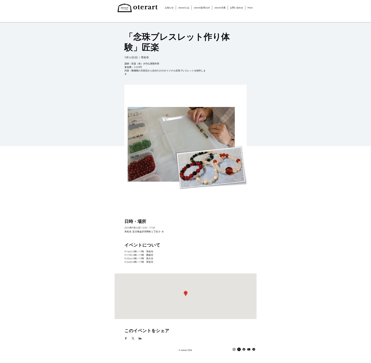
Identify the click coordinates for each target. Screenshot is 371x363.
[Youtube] (249, 349)
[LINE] (253, 349)
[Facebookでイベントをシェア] (125, 338)
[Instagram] (234, 349)
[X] (239, 349)
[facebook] (244, 349)
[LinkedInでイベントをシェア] (140, 338)
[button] (183, 8)
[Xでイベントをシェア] (133, 338)
